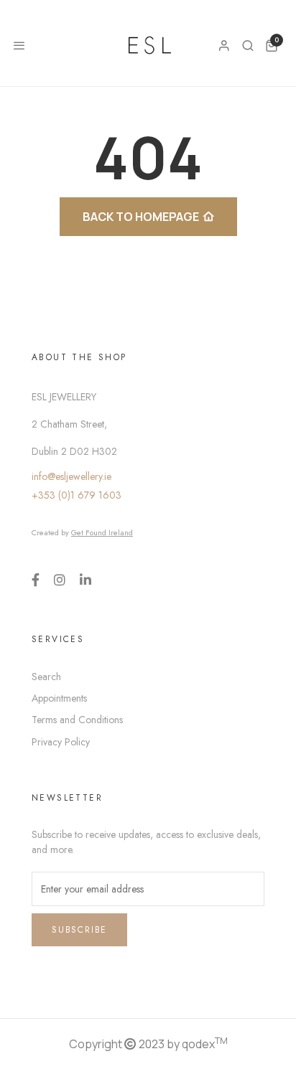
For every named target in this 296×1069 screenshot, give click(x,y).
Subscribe (79, 929)
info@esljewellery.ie (71, 476)
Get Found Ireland (102, 532)
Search (46, 676)
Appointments (59, 698)
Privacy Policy (61, 742)
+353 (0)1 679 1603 (76, 495)
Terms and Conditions (77, 719)
